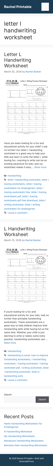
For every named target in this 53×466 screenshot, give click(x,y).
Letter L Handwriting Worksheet (17, 59)
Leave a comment (17, 212)
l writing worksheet (31, 367)
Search (8, 394)
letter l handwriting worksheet (24, 179)
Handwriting (14, 175)
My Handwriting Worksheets (19, 436)
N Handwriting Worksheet (18, 431)
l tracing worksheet (27, 363)
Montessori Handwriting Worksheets (24, 440)
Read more (40, 167)
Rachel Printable (18, 7)
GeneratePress (26, 461)
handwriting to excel (19, 355)
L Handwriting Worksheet (19, 231)
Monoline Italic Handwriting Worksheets (25, 445)
